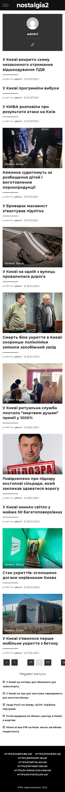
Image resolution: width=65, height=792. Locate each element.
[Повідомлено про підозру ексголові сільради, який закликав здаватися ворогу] (32, 454)
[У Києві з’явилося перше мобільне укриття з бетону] (32, 614)
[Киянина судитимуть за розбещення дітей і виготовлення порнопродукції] (32, 148)
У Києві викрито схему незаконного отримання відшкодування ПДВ (28, 64)
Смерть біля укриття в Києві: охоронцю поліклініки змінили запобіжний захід (32, 342)
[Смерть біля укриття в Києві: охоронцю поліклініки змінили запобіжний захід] (32, 312)
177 (30, 662)
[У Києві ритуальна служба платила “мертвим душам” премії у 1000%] (32, 383)
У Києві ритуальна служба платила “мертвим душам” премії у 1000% (31, 413)
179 (48, 662)
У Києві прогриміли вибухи (31, 88)
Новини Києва (14, 164)
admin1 (18, 79)
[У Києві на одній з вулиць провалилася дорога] (32, 247)
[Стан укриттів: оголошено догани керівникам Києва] (32, 548)
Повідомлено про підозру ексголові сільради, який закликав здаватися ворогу (31, 483)
